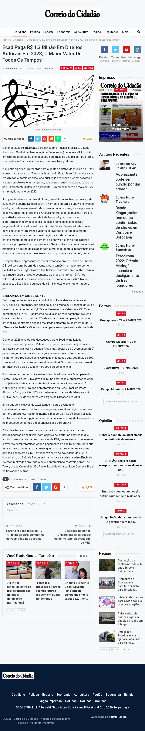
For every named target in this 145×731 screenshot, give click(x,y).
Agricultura (81, 32)
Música (42, 479)
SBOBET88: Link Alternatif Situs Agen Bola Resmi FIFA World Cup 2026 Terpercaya (72, 707)
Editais (121, 313)
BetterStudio (119, 716)
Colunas (71, 701)
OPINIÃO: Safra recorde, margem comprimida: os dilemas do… (121, 465)
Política (35, 32)
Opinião (121, 511)
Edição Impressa (50, 701)
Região (96, 32)
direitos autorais (18, 479)
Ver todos (137, 291)
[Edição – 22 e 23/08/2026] (121, 112)
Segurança (112, 32)
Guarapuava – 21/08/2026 (120, 368)
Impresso (121, 90)
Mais (125, 32)
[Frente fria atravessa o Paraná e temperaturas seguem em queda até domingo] (48, 570)
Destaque (88, 68)
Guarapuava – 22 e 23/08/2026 (121, 320)
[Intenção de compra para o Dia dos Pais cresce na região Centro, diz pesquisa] (107, 602)
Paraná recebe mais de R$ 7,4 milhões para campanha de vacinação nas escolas (25, 534)
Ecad (33, 479)
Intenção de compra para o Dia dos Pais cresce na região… (130, 601)
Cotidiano (20, 32)
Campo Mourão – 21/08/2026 (121, 389)
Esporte (48, 32)
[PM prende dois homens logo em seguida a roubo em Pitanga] (107, 618)
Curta (78, 68)
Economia (64, 32)
